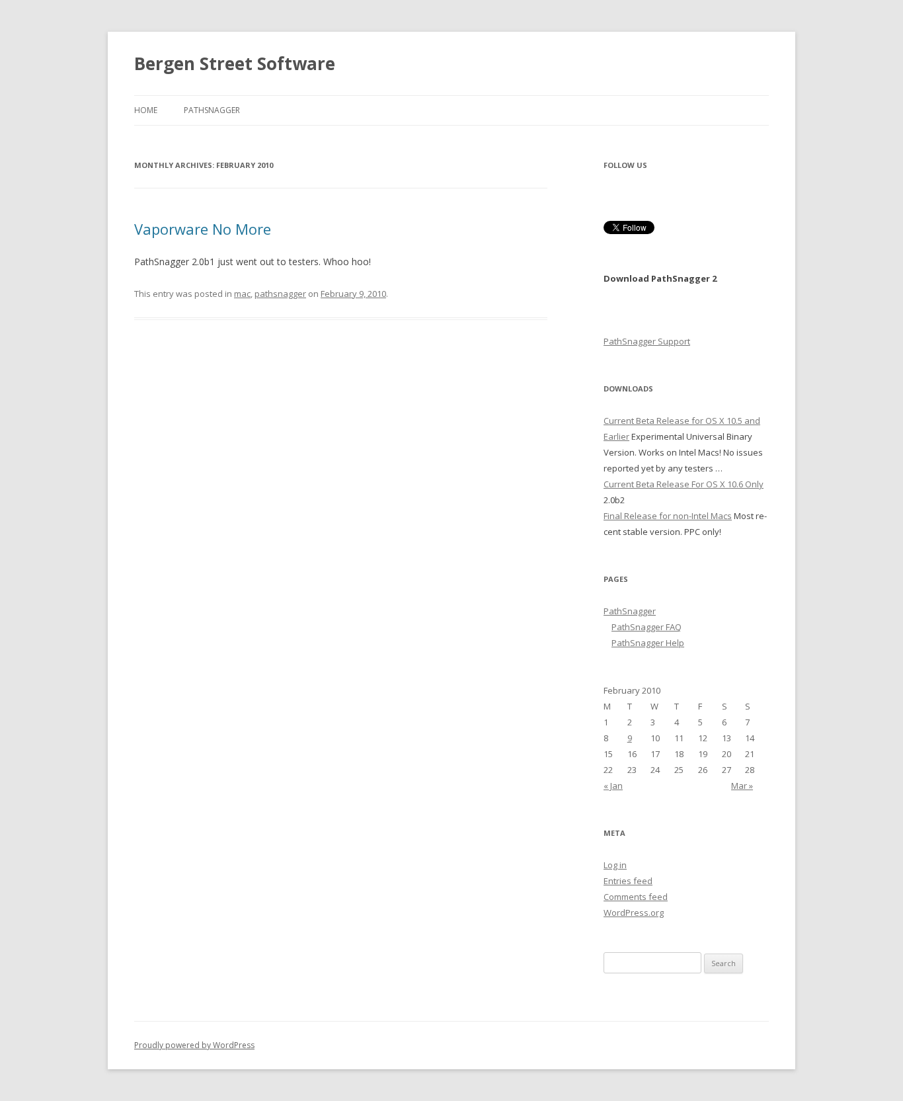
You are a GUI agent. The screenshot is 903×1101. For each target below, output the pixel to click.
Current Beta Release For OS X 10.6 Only (684, 484)
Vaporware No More (202, 229)
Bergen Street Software (234, 63)
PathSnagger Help (647, 643)
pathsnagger (280, 294)
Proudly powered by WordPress (194, 1045)
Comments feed (636, 897)
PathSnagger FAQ (646, 627)
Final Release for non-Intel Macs (668, 516)
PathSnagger (212, 110)
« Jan (613, 786)
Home (145, 110)
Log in (615, 865)
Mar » (742, 786)
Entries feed (628, 881)
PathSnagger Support (647, 341)
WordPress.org (634, 912)
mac (242, 294)
